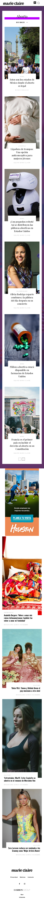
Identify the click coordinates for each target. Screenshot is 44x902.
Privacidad (14, 877)
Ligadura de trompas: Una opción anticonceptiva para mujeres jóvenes (22, 153)
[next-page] (23, 459)
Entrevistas (8, 612)
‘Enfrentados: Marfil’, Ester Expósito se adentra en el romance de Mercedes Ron (19, 779)
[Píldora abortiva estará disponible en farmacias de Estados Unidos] (22, 340)
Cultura (36, 685)
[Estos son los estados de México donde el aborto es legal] (22, 53)
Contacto (31, 877)
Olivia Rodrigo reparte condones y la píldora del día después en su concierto (22, 299)
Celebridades (22, 291)
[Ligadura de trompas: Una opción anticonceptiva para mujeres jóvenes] (22, 122)
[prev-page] (19, 459)
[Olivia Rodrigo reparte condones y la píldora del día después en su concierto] (22, 268)
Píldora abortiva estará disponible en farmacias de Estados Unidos (22, 371)
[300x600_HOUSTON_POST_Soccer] (22, 535)
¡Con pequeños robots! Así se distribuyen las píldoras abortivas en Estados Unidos (22, 226)
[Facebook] (19, 884)
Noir (22, 894)
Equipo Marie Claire (22, 162)
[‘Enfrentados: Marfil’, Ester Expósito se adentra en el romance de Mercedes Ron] (22, 738)
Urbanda (22, 897)
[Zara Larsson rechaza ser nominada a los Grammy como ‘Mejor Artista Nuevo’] (22, 818)
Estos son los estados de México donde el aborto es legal (22, 82)
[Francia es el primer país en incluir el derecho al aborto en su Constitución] (22, 413)
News (22, 76)
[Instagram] (25, 884)
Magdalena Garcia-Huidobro (16, 624)
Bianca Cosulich (22, 90)
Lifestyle (22, 146)
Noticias (22, 877)
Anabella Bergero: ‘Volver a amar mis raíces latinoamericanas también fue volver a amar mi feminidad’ (18, 618)
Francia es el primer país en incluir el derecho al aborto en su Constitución (22, 444)
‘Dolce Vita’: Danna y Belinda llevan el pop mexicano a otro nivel (25, 689)
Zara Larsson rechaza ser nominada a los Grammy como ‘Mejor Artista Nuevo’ (24, 849)
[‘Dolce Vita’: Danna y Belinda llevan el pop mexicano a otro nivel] (22, 658)
